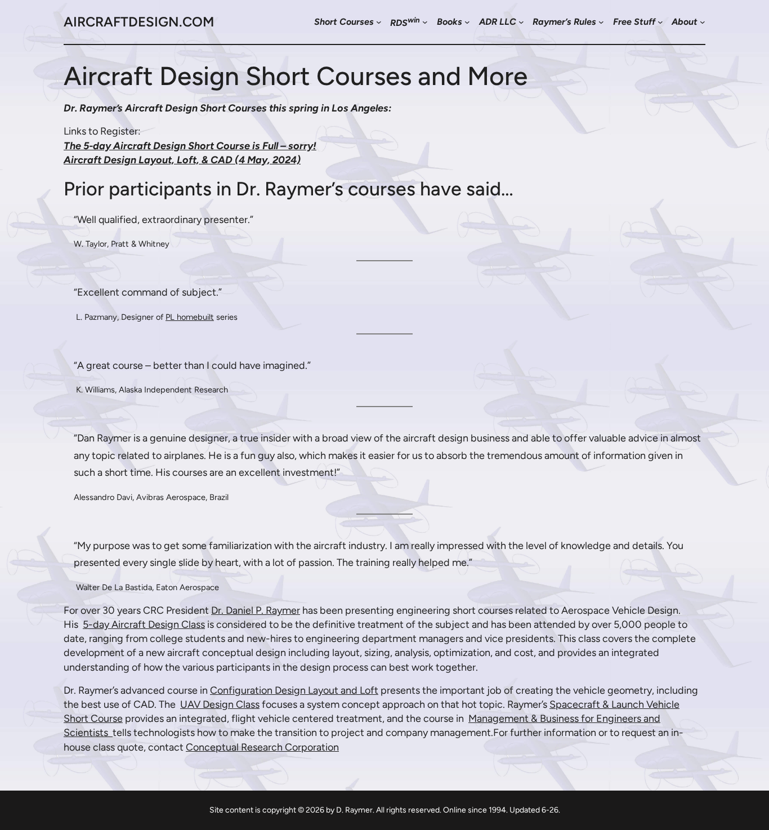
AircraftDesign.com (139, 22)
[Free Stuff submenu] (660, 22)
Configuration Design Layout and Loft (294, 690)
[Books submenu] (467, 22)
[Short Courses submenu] (379, 22)
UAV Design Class (220, 704)
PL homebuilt (190, 317)
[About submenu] (702, 22)
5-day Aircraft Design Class (144, 624)
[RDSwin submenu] (425, 22)
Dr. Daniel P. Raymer (255, 610)
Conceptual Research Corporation (262, 747)
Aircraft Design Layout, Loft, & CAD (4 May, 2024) (182, 160)
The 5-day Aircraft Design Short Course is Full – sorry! (190, 146)
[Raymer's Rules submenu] (601, 22)
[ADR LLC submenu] (521, 22)
